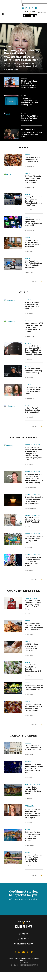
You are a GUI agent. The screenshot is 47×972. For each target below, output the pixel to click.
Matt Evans (29, 272)
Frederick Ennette (12, 69)
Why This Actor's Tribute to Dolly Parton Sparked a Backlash (32, 305)
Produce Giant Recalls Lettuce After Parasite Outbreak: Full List (34, 687)
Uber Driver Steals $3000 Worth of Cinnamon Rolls (32, 159)
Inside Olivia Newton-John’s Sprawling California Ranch (33, 790)
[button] (2, 14)
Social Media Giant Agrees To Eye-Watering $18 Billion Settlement (33, 223)
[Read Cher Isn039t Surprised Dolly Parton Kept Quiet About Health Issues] (13, 390)
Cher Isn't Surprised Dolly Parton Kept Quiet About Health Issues (33, 390)
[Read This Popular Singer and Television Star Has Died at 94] (11, 133)
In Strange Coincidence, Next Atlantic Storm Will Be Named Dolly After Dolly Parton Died (21, 55)
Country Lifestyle (29, 806)
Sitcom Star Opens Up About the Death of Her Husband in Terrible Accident (34, 500)
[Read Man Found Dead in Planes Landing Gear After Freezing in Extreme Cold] (13, 264)
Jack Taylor (29, 251)
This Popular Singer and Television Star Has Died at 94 (31, 134)
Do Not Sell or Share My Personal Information (23, 965)
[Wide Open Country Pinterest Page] (32, 8)
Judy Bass (29, 359)
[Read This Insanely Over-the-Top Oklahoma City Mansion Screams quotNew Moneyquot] (13, 835)
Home (27, 829)
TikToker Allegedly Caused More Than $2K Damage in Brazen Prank (33, 179)
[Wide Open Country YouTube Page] (35, 8)
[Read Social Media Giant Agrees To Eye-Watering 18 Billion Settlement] (13, 222)
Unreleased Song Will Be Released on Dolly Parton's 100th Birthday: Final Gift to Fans (34, 327)
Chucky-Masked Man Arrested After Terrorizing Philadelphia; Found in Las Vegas (34, 201)
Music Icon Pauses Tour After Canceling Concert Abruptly (33, 371)
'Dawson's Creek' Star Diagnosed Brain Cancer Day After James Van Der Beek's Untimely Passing (34, 478)
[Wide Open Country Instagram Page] (26, 8)
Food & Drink (31, 598)
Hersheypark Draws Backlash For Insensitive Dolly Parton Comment (29, 84)
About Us (23, 934)
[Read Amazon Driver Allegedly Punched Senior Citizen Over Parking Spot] (11, 100)
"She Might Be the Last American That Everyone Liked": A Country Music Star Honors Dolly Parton (33, 350)
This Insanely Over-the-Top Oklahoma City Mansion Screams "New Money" (33, 836)
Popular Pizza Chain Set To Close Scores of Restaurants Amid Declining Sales (34, 707)
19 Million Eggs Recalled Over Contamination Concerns (31, 647)
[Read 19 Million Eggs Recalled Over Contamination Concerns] (13, 647)
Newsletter (42, 12)
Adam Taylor (30, 187)
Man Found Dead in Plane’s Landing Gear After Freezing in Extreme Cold (33, 264)
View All (34, 281)
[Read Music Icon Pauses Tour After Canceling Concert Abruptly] (13, 371)
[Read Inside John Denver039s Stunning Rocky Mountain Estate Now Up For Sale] (13, 857)
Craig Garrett (30, 845)
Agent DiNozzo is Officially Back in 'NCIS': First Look (32, 520)
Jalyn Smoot (30, 166)
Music (8, 47)
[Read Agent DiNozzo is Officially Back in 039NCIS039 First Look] (13, 520)
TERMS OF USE (24, 960)
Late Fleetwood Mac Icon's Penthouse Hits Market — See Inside (33, 748)
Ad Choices (23, 939)
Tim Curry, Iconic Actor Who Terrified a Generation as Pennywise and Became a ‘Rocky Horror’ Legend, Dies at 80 (33, 453)
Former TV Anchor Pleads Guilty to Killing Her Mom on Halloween (33, 243)
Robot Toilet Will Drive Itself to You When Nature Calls (31, 118)
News (23, 95)
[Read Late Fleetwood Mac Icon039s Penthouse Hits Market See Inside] (13, 748)
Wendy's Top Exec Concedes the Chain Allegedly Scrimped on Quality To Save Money (33, 605)
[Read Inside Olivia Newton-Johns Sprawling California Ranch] (13, 790)
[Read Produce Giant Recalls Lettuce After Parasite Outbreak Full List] (13, 688)
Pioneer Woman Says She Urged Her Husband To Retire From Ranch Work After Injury (33, 813)
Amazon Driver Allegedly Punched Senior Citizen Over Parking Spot (29, 101)
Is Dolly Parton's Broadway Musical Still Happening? (32, 410)
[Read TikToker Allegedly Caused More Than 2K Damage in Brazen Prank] (13, 174)
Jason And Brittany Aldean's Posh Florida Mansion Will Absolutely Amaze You (34, 768)
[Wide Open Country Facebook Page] (29, 8)
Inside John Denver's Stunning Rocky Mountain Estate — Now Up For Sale (33, 858)
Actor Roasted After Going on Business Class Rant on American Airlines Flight (33, 561)
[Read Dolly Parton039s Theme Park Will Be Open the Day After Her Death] (13, 539)
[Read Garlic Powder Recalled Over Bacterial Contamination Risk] (13, 667)
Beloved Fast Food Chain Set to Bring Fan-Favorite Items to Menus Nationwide (34, 626)
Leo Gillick (29, 754)
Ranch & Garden (32, 784)
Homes (28, 743)
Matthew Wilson (31, 487)
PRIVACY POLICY (23, 962)
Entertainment (29, 129)
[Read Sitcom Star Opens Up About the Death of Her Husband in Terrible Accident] (13, 500)
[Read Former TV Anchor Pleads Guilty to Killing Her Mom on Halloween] (13, 243)
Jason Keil (29, 313)
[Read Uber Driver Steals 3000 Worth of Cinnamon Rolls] (13, 160)
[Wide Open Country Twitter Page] (23, 8)
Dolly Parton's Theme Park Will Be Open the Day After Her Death (34, 539)
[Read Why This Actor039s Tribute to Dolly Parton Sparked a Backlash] (13, 300)
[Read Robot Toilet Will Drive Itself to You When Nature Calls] (7, 114)
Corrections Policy (23, 944)
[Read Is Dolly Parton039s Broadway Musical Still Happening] (13, 406)
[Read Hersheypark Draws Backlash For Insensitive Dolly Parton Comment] (11, 82)
